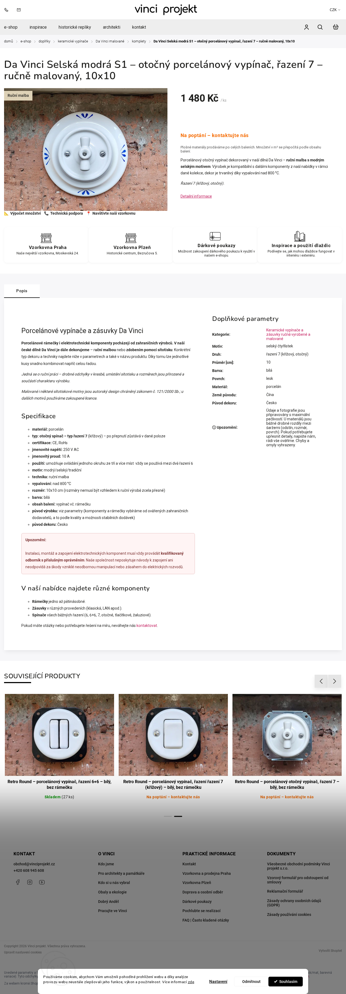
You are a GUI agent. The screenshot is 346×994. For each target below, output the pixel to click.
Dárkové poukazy (197, 901)
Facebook (18, 882)
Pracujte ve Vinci (112, 911)
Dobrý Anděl (108, 901)
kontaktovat (147, 625)
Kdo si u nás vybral (114, 882)
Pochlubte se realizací (201, 911)
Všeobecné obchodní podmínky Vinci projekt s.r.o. (298, 866)
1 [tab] (168, 816)
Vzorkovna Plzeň (196, 882)
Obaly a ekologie (112, 892)
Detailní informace (196, 196)
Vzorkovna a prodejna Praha (206, 873)
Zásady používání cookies (289, 914)
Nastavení (218, 981)
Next (334, 681)
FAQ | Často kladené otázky (205, 920)
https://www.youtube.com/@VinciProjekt (42, 882)
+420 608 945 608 (29, 870)
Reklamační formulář (285, 891)
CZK (333, 10)
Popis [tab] (22, 290)
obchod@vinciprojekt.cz (34, 864)
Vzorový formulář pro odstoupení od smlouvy (297, 880)
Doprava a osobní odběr (202, 892)
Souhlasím (288, 981)
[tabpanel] (59, 753)
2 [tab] (178, 816)
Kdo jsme (106, 864)
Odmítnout (251, 981)
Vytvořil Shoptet (330, 951)
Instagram (30, 882)
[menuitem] (14, 27)
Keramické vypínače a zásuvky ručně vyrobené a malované (288, 334)
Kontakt (189, 864)
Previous (322, 681)
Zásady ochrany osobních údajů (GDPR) (294, 903)
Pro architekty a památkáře (121, 873)
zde (191, 982)
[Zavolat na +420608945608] (7, 9)
